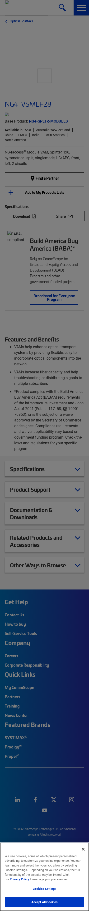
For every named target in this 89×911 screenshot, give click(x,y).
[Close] (83, 849)
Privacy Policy (19, 879)
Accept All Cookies (44, 902)
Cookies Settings (44, 888)
